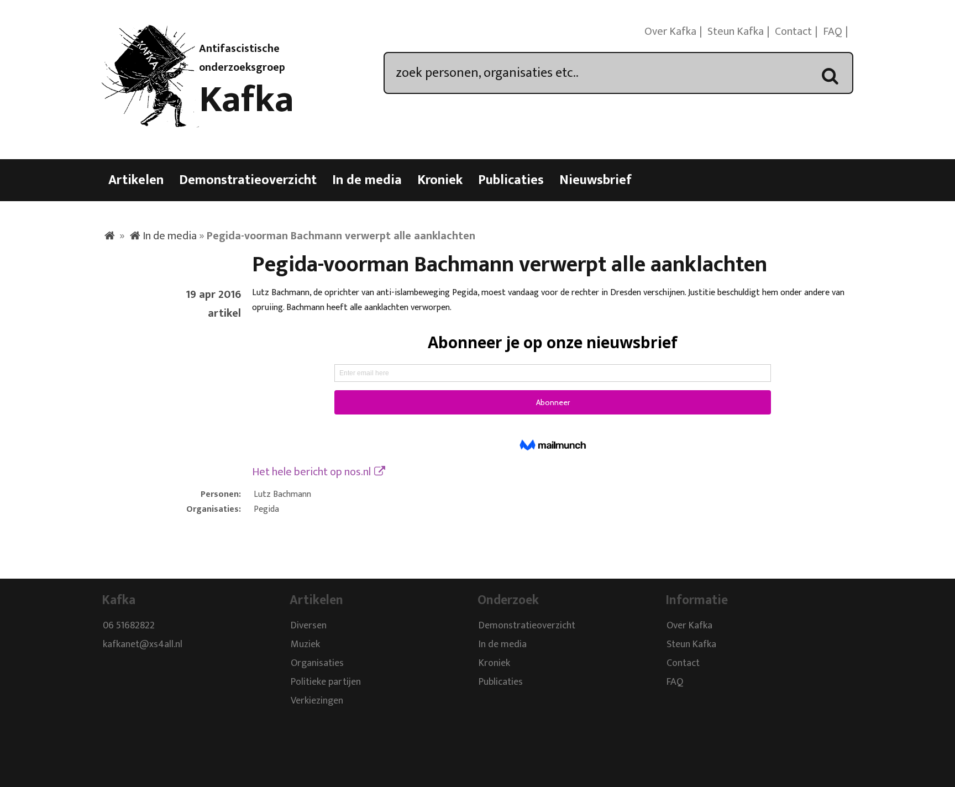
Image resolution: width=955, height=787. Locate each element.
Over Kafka (670, 31)
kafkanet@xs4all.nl (142, 644)
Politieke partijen (326, 682)
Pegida (266, 509)
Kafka (246, 100)
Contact (793, 31)
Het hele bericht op (311, 472)
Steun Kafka (735, 31)
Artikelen (136, 180)
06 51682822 (129, 625)
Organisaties (317, 663)
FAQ (832, 31)
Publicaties (511, 180)
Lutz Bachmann (282, 494)
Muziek (305, 644)
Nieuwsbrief (595, 180)
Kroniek (440, 180)
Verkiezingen (317, 700)
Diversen (309, 625)
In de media (367, 180)
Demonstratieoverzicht (248, 180)
